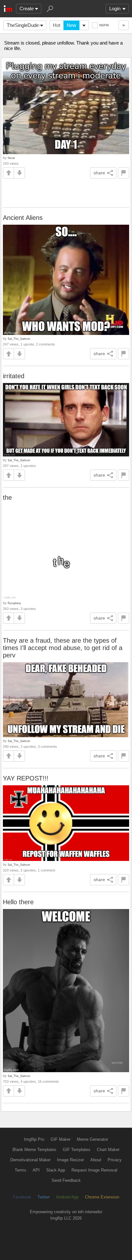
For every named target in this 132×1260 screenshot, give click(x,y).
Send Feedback (66, 1180)
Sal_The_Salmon (19, 338)
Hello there (18, 901)
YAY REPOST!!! (25, 778)
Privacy (115, 1159)
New (71, 25)
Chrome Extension (102, 1197)
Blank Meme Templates (34, 1149)
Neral (11, 158)
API (36, 1170)
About (95, 1159)
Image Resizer (70, 1159)
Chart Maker (108, 1149)
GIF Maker (60, 1139)
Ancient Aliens (23, 217)
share (99, 172)
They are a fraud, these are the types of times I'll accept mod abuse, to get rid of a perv (62, 648)
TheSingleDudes (24, 25)
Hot (56, 25)
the (7, 497)
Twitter (43, 1197)
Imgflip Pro (34, 1139)
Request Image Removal (94, 1170)
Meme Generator (92, 1139)
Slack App (55, 1170)
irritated (13, 376)
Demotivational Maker (30, 1159)
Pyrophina (14, 603)
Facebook (22, 1197)
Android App (67, 1197)
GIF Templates (76, 1149)
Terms (20, 1170)
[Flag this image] (123, 173)
